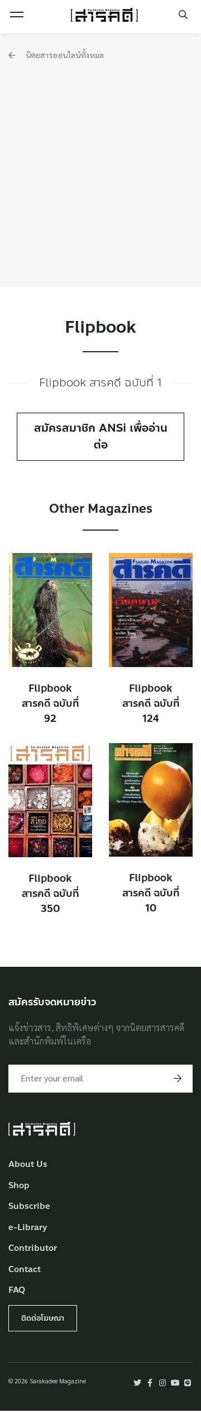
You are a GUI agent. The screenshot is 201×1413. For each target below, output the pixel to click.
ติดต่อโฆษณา (42, 1318)
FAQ (16, 1290)
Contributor (32, 1248)
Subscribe (29, 1206)
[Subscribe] (177, 1079)
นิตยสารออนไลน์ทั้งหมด (64, 55)
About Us (27, 1164)
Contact (24, 1269)
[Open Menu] (17, 14)
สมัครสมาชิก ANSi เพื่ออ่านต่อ (101, 436)
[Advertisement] (100, 167)
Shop (19, 1185)
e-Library (27, 1227)
